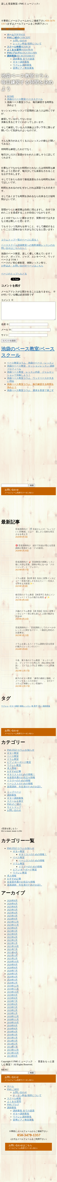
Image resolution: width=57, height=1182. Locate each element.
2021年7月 (12, 949)
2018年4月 (12, 1031)
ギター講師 (14, 706)
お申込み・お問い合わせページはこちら (22, 266)
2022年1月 (12, 943)
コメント (7, 300)
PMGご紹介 (13, 1089)
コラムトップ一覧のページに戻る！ (20, 240)
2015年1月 (12, 1038)
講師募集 (46, 706)
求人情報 (11, 768)
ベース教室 (13, 756)
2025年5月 (12, 909)
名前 (5, 324)
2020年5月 (12, 974)
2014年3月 (12, 1041)
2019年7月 (12, 1001)
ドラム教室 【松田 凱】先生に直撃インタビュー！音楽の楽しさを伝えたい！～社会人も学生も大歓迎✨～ (35, 581)
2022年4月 (12, 937)
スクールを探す (15, 801)
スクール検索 (14, 1098)
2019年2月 (12, 1010)
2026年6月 (12, 903)
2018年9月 (12, 1025)
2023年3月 (12, 931)
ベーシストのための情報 (20, 783)
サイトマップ (14, 807)
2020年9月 (12, 964)
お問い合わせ (20, 40)
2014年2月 (12, 1044)
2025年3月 (12, 916)
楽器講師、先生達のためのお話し (24, 786)
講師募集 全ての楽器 (23, 59)
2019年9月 (12, 995)
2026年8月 (12, 900)
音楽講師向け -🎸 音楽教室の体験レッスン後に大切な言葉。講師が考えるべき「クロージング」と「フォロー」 (35, 564)
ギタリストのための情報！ (21, 774)
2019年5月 (12, 1007)
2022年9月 (12, 934)
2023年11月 (13, 925)
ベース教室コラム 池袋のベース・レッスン (30, 363)
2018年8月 (12, 1028)
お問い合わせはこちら (13, 29)
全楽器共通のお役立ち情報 (21, 777)
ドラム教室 (13, 759)
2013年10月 (13, 1053)
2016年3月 (12, 1034)
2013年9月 (12, 1056)
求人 (40, 706)
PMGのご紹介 (14, 804)
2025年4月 (12, 913)
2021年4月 (12, 952)
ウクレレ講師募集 (22, 65)
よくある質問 (14, 1101)
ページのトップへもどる (14, 273)
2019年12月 (13, 986)
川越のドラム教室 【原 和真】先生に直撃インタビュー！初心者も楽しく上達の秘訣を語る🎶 (35, 613)
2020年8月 (12, 967)
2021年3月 (12, 955)
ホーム (10, 1086)
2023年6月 (12, 928)
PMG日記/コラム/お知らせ (20, 750)
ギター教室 (13, 753)
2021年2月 (12, 958)
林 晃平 (34, 706)
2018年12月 (13, 1016)
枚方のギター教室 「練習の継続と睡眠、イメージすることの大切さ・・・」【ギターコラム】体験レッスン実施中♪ (35, 681)
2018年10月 (13, 1022)
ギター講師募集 (21, 62)
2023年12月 (13, 922)
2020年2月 (12, 983)
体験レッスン (25, 706)
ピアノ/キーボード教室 (19, 762)
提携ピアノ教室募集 (23, 68)
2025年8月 (12, 906)
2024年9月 (12, 919)
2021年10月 (13, 946)
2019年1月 (12, 1013)
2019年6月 (12, 1004)
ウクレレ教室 (14, 765)
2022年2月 (12, 940)
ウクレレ (5, 706)
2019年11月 (13, 989)
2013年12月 (13, 1050)
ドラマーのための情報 (18, 780)
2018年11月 (13, 1019)
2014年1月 (12, 1047)
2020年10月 (13, 961)
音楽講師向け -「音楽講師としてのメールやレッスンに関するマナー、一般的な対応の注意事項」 (35, 630)
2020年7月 (12, 970)
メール (6, 329)
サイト (4, 335)
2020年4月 (12, 977)
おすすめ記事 (14, 771)
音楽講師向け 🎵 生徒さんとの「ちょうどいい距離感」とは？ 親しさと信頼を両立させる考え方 (35, 531)
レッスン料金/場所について (27, 43)
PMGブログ (13, 1104)
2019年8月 (12, 998)
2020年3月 (12, 980)
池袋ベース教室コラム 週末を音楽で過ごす (30, 390)
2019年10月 (13, 992)
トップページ (14, 792)
